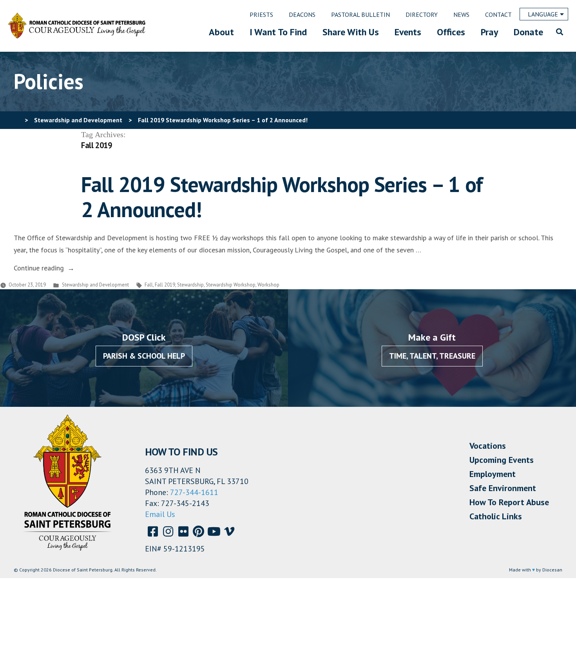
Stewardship (190, 284)
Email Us (160, 514)
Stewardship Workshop (230, 284)
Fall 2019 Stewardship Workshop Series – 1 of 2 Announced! (281, 196)
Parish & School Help (144, 356)
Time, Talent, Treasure (432, 356)
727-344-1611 (194, 492)
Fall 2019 (165, 284)
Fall (149, 284)
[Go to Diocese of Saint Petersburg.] (17, 120)
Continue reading (44, 267)
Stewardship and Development (95, 284)
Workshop (268, 284)
